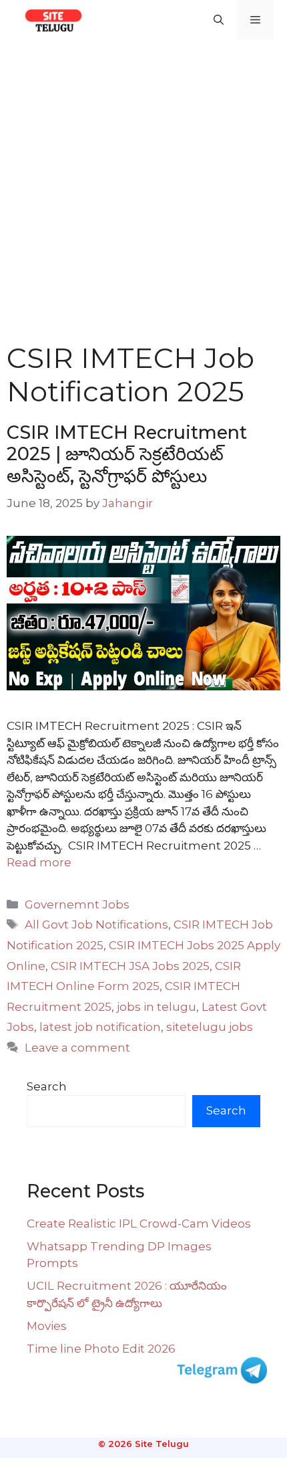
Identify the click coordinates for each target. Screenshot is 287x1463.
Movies (47, 1326)
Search (47, 1086)
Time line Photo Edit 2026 (101, 1348)
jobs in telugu (156, 1006)
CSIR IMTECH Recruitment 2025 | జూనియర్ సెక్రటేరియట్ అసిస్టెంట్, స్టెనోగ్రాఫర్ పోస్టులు (127, 454)
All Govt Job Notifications (96, 924)
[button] (218, 20)
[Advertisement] (143, 190)
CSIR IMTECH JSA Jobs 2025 (130, 966)
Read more (39, 862)
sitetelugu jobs (209, 1027)
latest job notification (100, 1027)
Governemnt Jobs (77, 904)
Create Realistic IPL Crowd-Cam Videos (139, 1223)
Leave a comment (77, 1047)
